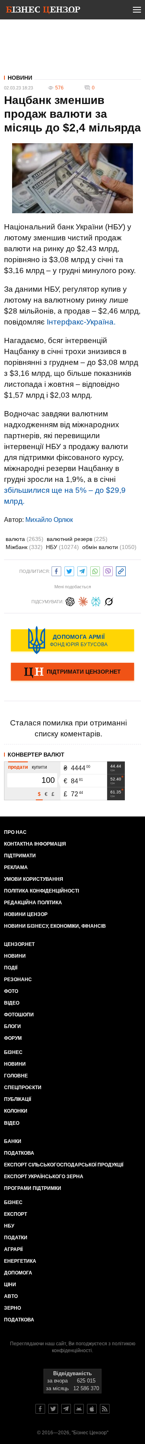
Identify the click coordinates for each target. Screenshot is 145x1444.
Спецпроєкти (22, 1087)
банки (12, 1141)
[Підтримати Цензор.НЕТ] (72, 672)
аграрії (13, 1249)
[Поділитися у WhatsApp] (95, 570)
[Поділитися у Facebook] (56, 570)
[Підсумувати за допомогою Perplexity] (96, 600)
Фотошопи (19, 1015)
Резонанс (18, 979)
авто (11, 1296)
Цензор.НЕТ (19, 944)
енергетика (20, 1261)
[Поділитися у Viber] (108, 570)
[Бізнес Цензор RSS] (105, 1409)
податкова (19, 1320)
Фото (11, 991)
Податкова (19, 1153)
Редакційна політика (33, 902)
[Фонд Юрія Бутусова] (72, 640)
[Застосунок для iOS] (92, 1409)
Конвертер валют (36, 754)
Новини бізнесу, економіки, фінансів (55, 926)
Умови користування (33, 879)
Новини (20, 77)
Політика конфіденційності (41, 891)
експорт (15, 1214)
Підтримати (20, 856)
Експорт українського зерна (43, 1176)
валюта (25, 539)
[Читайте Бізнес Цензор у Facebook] (40, 1409)
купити (39, 767)
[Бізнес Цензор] (43, 11)
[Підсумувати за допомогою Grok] (109, 600)
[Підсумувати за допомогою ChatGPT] (70, 600)
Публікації (17, 1099)
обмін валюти (109, 547)
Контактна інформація (35, 844)
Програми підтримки (32, 1188)
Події (10, 968)
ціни (10, 1284)
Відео (11, 1003)
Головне (16, 1076)
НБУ (62, 547)
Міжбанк (24, 547)
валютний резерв (77, 539)
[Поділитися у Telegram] (82, 570)
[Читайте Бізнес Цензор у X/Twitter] (53, 1409)
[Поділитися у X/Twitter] (69, 570)
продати (18, 767)
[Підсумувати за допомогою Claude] (83, 600)
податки (15, 1237)
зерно (12, 1308)
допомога (18, 1273)
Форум (13, 1038)
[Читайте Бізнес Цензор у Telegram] (66, 1409)
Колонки (15, 1111)
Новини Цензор (26, 914)
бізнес (13, 1202)
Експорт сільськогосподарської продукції (63, 1165)
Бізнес (13, 1052)
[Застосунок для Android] (79, 1409)
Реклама (16, 867)
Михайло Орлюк (49, 519)
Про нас (15, 832)
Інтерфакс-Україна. (81, 322)
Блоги (12, 1026)
